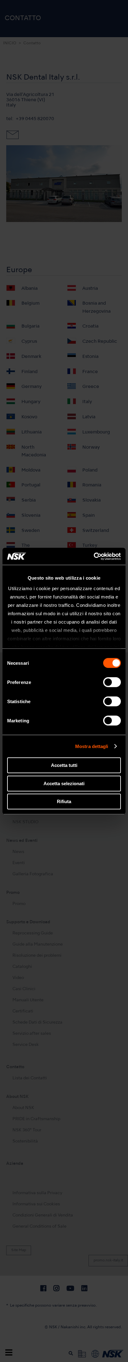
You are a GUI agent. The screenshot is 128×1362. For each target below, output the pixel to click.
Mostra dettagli (91, 746)
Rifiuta (64, 801)
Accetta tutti (64, 765)
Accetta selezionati (64, 783)
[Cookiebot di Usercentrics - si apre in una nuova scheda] (93, 556)
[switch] (112, 682)
